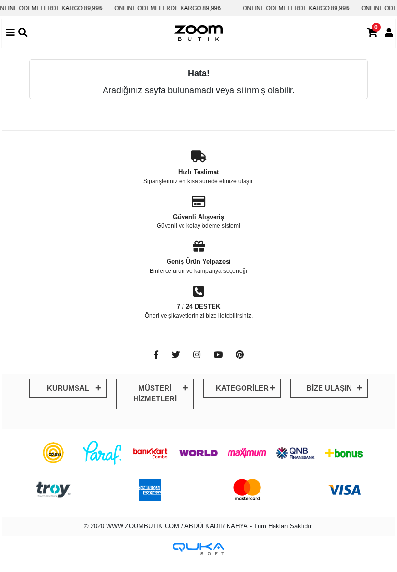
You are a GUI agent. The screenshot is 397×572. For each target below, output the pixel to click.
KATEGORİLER (242, 388)
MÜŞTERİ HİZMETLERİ (155, 393)
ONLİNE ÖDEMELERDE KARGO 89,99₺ (163, 8)
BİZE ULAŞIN (329, 388)
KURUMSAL (68, 388)
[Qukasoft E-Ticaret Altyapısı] (198, 549)
